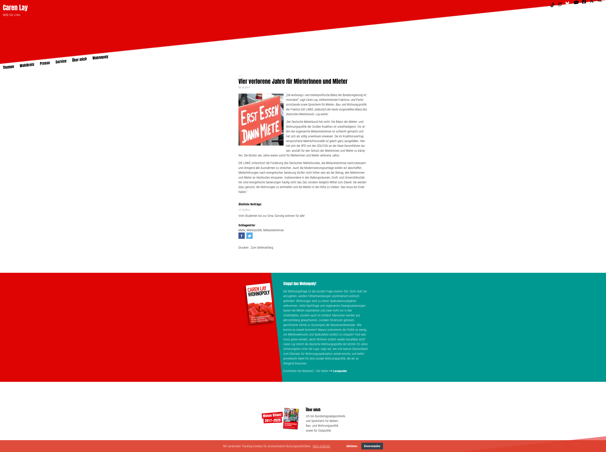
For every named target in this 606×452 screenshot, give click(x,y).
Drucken (243, 247)
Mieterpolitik (254, 230)
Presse (240, 75)
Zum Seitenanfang (262, 247)
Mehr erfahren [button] (321, 446)
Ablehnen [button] (351, 446)
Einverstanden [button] (372, 446)
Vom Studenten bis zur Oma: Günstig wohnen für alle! (271, 216)
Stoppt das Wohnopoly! (299, 283)
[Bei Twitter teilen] (249, 235)
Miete (241, 230)
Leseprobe (340, 371)
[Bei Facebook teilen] (241, 235)
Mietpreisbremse (273, 230)
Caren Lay (15, 7)
